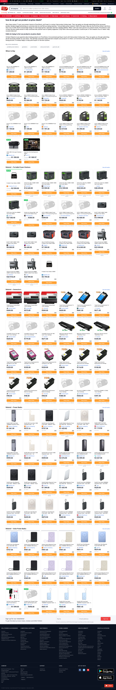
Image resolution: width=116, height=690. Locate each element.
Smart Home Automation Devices (47, 647)
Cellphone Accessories (6, 634)
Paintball (99, 631)
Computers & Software (28, 628)
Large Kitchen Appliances (65, 641)
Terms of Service (88, 622)
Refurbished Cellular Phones (8, 637)
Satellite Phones (5, 638)
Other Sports (100, 643)
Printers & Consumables (26, 632)
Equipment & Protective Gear (65, 646)
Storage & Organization (64, 653)
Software (23, 644)
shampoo (19, 12)
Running (99, 656)
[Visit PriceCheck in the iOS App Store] (105, 677)
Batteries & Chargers (44, 641)
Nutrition (80, 634)
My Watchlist (111, 3)
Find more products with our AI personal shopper (99, 12)
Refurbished (23, 649)
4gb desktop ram (11, 12)
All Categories (7, 16)
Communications (44, 638)
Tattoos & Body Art (82, 644)
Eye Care (80, 641)
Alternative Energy (63, 650)
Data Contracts (4, 635)
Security (42, 640)
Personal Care (81, 637)
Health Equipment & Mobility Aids (85, 647)
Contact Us (42, 669)
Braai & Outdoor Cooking (64, 635)
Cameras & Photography (45, 631)
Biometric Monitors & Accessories (86, 646)
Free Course (56, 3)
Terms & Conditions (63, 669)
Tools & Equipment (63, 643)
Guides (62, 3)
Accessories (23, 643)
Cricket (99, 646)
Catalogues (86, 3)
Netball (99, 659)
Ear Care (80, 650)
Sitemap (61, 672)
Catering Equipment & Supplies (66, 655)
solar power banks (44, 47)
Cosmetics (80, 631)
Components (23, 634)
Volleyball (99, 649)
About (2, 680)
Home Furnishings (63, 640)
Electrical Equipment (44, 644)
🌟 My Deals (103, 3)
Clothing (84, 16)
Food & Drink (76, 16)
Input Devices (24, 638)
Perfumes (80, 632)
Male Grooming (81, 638)
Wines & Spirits (93, 16)
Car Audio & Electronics (45, 637)
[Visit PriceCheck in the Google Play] (105, 671)
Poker (98, 632)
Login (22, 670)
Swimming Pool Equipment (65, 652)
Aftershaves (81, 649)
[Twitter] (84, 670)
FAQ (2, 682)
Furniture (61, 632)
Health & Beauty (65, 16)
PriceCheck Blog (5, 679)
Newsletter (37, 3)
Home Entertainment (44, 635)
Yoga (98, 640)
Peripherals (23, 640)
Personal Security (101, 635)
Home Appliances (63, 631)
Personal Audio (43, 632)
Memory (22, 637)
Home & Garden (45, 16)
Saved (110, 9)
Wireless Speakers (44, 646)
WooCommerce (30, 677)
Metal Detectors (43, 649)
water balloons (55, 12)
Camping (99, 634)
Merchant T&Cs (24, 672)
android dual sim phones (45, 12)
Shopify (23, 677)
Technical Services (25, 646)
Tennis (99, 644)
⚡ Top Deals (111, 15)
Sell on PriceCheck (46, 3)
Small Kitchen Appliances (65, 638)
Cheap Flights (69, 3)
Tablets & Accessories (26, 647)
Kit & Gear (99, 637)
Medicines (80, 652)
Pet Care (61, 649)
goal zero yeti (56, 47)
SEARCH (97, 8)
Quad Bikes (100, 638)
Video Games (55, 16)
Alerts (105, 9)
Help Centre (42, 670)
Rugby (98, 655)
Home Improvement (63, 647)
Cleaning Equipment (63, 644)
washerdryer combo (65, 12)
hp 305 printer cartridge (28, 12)
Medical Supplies (82, 653)
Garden (60, 637)
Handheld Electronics (45, 634)
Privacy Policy (80, 622)
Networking (23, 635)
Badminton (99, 650)
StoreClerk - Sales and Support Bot (9, 674)
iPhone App (30, 3)
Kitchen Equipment (63, 634)
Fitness (99, 641)
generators (24, 47)
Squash (99, 652)
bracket (36, 12)
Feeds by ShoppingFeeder (27, 674)
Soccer (99, 658)
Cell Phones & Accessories (9, 628)
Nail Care (80, 643)
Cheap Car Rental (78, 3)
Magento (23, 679)
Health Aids (80, 640)
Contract (3, 631)
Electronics (26, 16)
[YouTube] (88, 670)
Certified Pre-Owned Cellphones (8, 640)
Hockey (99, 653)
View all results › (106, 51)
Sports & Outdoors (103, 628)
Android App (23, 3)
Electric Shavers (82, 635)
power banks (34, 47)
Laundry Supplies (63, 658)
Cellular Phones (5, 632)
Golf (98, 647)
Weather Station (43, 643)
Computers (35, 16)
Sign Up (22, 669)
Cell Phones (18, 16)
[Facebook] (80, 670)
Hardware (23, 631)
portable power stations (13, 47)
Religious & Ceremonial (64, 656)
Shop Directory (24, 673)
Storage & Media (24, 641)
